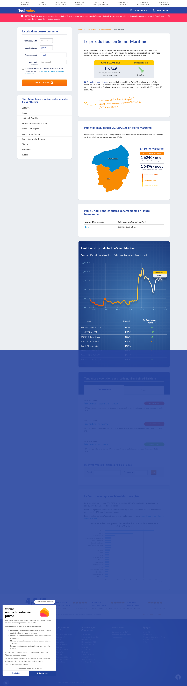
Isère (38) (85, 647)
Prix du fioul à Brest (58, 637)
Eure (87, 227)
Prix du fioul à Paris (58, 654)
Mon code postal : (31, 40)
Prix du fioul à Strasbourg (60, 659)
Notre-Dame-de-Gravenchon (94, 538)
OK (153, 472)
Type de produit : (31, 55)
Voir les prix (42, 82)
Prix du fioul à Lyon (57, 647)
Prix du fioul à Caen (58, 639)
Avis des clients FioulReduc (121, 634)
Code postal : (129, 472)
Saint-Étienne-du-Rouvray (95, 545)
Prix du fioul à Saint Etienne (61, 657)
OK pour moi (42, 673)
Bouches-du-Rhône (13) (90, 637)
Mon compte (162, 10)
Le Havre (100, 531)
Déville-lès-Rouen (97, 574)
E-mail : (90, 472)
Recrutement (147, 634)
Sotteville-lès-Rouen (97, 543)
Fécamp (100, 560)
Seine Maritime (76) (88, 659)
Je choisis (16, 673)
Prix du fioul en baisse (96, 444)
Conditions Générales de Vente (153, 637)
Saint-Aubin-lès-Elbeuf (96, 569)
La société (146, 632)
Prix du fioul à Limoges (59, 644)
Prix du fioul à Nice (57, 652)
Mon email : (33, 62)
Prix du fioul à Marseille (59, 649)
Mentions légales (148, 639)
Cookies (145, 642)
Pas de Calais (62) (88, 654)
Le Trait (101, 567)
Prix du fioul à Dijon (58, 642)
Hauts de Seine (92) (88, 642)
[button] (6, 683)
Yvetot (101, 552)
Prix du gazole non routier (90, 662)
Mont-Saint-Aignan (97, 540)
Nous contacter (141, 10)
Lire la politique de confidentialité (16, 665)
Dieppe (101, 548)
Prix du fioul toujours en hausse (101, 403)
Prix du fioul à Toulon (58, 662)
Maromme (100, 550)
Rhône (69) (85, 657)
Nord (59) (85, 652)
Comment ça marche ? (120, 632)
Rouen (101, 533)
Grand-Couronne (98, 557)
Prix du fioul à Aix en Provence (62, 634)
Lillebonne (100, 577)
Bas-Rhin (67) (86, 634)
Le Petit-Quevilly (98, 565)
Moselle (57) (86, 649)
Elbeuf (101, 555)
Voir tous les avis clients (151, 615)
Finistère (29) (86, 639)
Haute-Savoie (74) (88, 644)
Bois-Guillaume (98, 562)
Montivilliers (99, 572)
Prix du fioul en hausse (96, 423)
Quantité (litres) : (31, 48)
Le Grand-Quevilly (97, 536)
